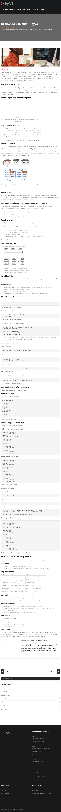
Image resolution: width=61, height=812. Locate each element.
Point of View (4, 698)
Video (2, 688)
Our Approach (21, 9)
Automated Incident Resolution (40, 738)
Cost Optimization (36, 751)
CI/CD (33, 764)
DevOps (34, 759)
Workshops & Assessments (7, 706)
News (2, 713)
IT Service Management (38, 741)
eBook (2, 702)
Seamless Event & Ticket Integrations (41, 774)
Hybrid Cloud (35, 754)
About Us (35, 9)
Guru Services (35, 767)
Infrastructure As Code (37, 761)
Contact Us (43, 9)
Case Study (4, 691)
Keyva (21, 636)
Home (2, 27)
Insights (29, 9)
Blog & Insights (9, 27)
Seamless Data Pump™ (38, 777)
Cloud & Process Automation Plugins (41, 748)
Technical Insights (5, 695)
